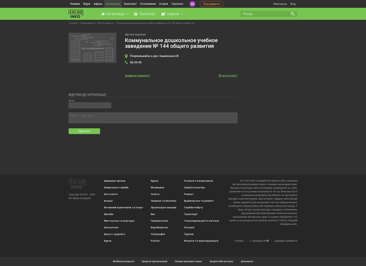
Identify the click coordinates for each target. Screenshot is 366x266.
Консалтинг (111, 227)
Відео (86, 3)
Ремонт (189, 194)
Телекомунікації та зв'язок (201, 220)
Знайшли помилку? (137, 75)
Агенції (108, 200)
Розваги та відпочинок (198, 180)
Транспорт (130, 3)
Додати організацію (154, 261)
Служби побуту (193, 207)
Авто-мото (111, 194)
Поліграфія (158, 234)
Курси (107, 240)
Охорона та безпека (163, 200)
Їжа (153, 214)
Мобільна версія (123, 261)
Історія (163, 3)
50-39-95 (135, 62)
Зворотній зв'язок (221, 261)
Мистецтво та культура (119, 220)
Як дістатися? (228, 75)
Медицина (157, 187)
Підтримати (211, 4)
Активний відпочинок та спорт (123, 207)
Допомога (247, 261)
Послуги (189, 227)
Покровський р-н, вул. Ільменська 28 (154, 56)
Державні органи (114, 180)
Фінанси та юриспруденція (201, 240)
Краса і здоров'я (114, 234)
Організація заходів (163, 207)
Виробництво (159, 227)
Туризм (188, 234)
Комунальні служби (116, 187)
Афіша (98, 3)
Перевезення (159, 220)
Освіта (155, 194)
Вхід (293, 3)
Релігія (155, 240)
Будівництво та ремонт (199, 200)
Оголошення (148, 3)
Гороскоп (177, 3)
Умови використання (188, 261)
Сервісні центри (194, 187)
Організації (113, 3)
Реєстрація (280, 3)
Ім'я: (71, 100)
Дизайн (108, 214)
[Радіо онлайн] (192, 4)
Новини (75, 3)
